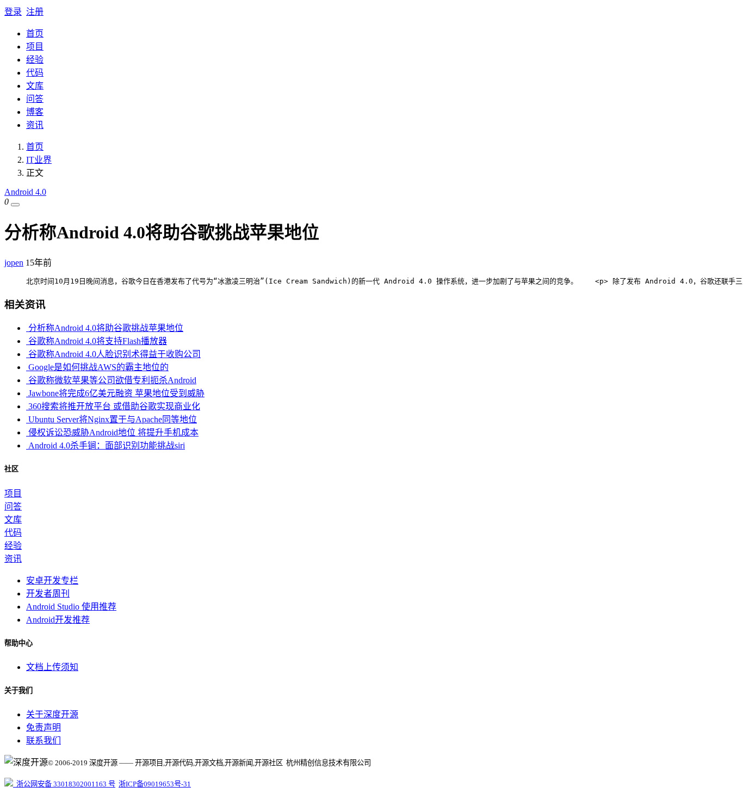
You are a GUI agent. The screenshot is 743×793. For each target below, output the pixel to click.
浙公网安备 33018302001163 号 (64, 784)
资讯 (35, 125)
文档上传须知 (52, 667)
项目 (35, 46)
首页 (35, 33)
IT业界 (39, 159)
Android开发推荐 (58, 619)
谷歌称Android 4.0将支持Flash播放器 (96, 341)
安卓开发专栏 (52, 580)
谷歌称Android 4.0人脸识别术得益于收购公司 (113, 354)
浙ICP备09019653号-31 (155, 784)
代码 (35, 72)
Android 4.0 (25, 191)
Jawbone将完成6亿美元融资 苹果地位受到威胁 (115, 393)
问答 (35, 98)
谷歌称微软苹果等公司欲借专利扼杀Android (111, 380)
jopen (13, 262)
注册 (35, 11)
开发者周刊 (48, 593)
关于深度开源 (52, 714)
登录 (13, 11)
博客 (35, 111)
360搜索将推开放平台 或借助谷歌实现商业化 (113, 406)
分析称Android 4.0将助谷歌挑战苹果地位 (104, 328)
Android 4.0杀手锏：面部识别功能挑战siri (105, 445)
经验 (35, 59)
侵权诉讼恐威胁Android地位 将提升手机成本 (112, 432)
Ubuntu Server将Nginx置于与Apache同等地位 (111, 419)
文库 (35, 85)
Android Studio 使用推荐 (71, 606)
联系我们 (43, 740)
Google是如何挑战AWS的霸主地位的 (97, 367)
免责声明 (43, 727)
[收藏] (15, 204)
